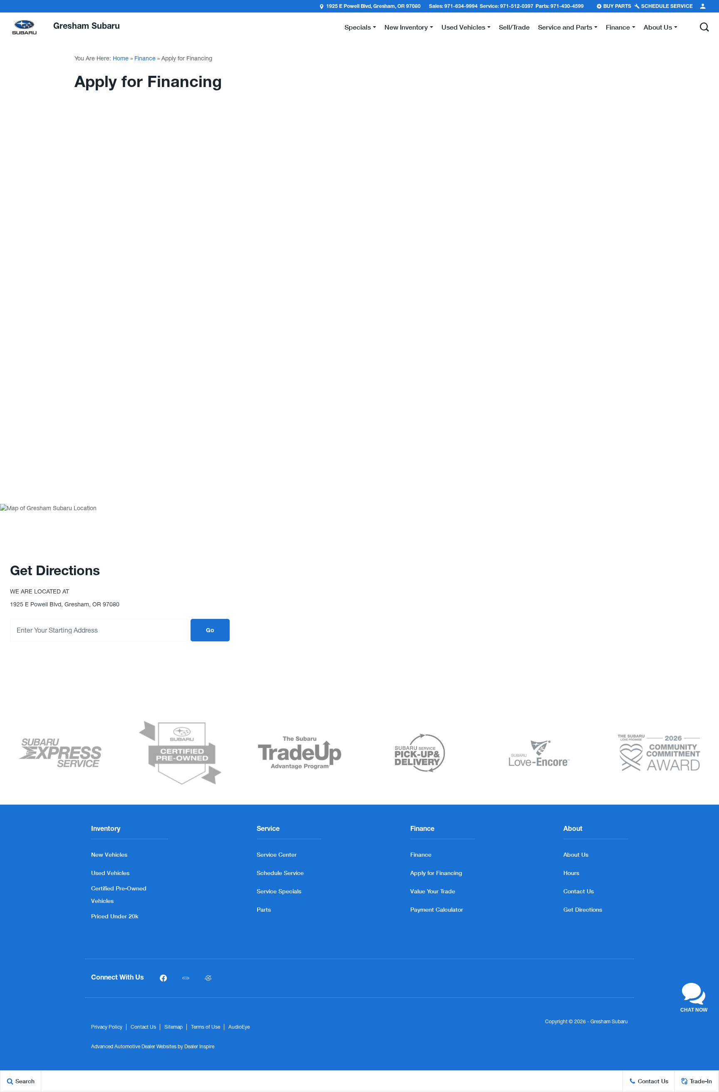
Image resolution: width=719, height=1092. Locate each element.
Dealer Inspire (199, 1047)
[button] (704, 27)
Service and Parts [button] (565, 28)
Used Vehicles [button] (463, 28)
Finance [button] (617, 28)
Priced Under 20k (115, 916)
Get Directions (582, 909)
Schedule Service (280, 872)
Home (121, 58)
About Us (575, 854)
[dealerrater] (208, 978)
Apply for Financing (436, 872)
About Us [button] (657, 28)
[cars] (185, 978)
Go (210, 631)
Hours (571, 872)
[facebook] (163, 978)
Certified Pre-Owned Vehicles (118, 894)
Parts (264, 909)
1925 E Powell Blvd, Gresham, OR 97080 (373, 6)
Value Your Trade (432, 891)
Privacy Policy (106, 1027)
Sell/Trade (514, 27)
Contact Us (578, 891)
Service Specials (279, 891)
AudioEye (239, 1027)
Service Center (277, 854)
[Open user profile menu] (703, 6)
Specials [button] (357, 28)
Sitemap (173, 1027)
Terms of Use (205, 1027)
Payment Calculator (436, 909)
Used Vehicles (110, 872)
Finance (145, 58)
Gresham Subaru (609, 1022)
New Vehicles (109, 854)
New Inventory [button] (406, 28)
